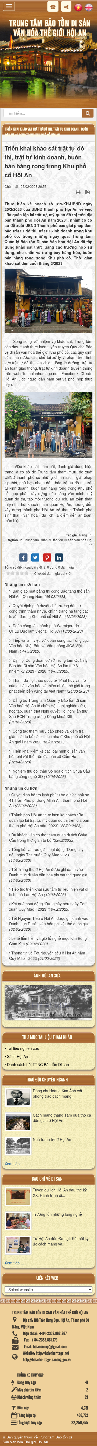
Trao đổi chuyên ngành (47, 1080)
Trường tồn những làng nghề (57, 1214)
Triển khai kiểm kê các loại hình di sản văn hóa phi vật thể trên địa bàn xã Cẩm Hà (47, 753)
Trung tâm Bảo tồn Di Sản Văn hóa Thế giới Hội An (37, 1439)
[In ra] (79, 191)
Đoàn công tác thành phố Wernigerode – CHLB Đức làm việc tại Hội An (45, 628)
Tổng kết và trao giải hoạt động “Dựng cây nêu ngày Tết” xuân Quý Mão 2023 (46, 852)
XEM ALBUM (48, 1004)
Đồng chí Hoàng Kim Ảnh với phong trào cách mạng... (57, 1093)
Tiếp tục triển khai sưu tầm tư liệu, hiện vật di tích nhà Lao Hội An (48, 891)
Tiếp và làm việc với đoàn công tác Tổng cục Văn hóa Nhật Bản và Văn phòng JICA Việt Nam (49, 645)
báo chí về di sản (47, 1179)
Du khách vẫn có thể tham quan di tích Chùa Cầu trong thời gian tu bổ (48, 837)
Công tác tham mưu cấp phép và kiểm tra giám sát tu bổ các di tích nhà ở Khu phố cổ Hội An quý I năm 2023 (49, 736)
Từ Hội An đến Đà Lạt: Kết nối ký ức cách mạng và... (61, 1241)
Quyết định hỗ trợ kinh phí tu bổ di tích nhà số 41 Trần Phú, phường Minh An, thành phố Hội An (49, 800)
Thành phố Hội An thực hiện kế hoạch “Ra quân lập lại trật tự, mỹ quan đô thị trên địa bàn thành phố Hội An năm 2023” (49, 820)
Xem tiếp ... (14, 1163)
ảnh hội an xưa (47, 976)
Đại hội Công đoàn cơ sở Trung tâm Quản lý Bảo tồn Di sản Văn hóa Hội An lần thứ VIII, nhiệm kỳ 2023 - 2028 (48, 665)
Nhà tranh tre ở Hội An (52, 1139)
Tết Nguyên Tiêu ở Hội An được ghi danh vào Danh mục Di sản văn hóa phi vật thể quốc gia (48, 921)
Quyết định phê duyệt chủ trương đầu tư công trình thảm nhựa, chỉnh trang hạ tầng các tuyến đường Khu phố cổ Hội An (49, 611)
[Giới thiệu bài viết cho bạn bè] (71, 191)
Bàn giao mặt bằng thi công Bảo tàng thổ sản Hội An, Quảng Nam (49, 593)
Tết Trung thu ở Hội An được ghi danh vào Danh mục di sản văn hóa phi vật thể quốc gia (48, 872)
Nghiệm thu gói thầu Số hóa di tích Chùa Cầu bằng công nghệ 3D (49, 773)
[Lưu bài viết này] (88, 191)
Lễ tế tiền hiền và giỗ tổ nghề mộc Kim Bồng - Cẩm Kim (49, 941)
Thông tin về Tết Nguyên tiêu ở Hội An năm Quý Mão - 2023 (47, 955)
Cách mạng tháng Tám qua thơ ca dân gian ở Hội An (62, 1117)
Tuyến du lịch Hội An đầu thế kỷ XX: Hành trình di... (60, 1192)
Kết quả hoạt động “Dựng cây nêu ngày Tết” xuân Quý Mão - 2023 (48, 906)
